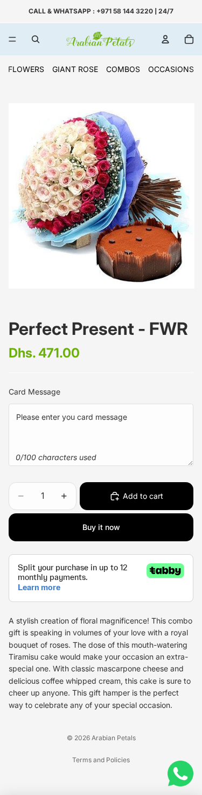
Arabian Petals (114, 738)
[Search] (35, 39)
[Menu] (12, 39)
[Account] (165, 39)
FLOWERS (26, 69)
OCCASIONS (171, 69)
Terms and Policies (101, 760)
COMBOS (123, 69)
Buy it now (101, 527)
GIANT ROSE (75, 69)
